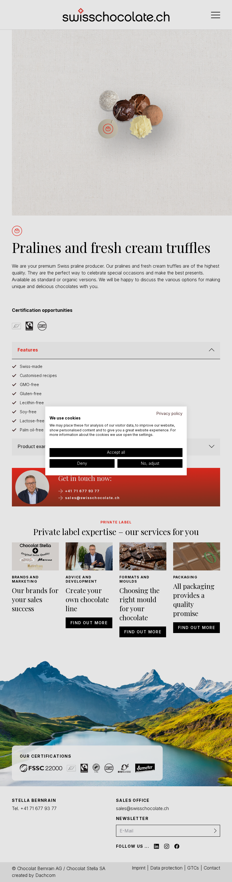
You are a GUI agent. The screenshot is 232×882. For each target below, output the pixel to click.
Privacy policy (169, 413)
